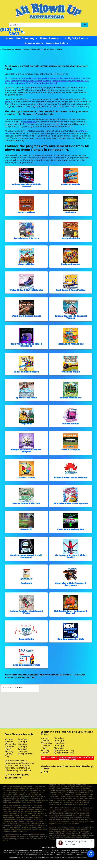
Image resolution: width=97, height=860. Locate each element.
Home (9, 38)
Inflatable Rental (48, 83)
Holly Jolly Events (76, 38)
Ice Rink (47, 81)
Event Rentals (49, 38)
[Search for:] (45, 25)
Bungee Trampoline (70, 78)
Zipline (35, 83)
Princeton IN (28, 122)
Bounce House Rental (48, 78)
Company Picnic (19, 81)
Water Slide (25, 83)
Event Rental (35, 81)
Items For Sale (55, 43)
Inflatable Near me (61, 81)
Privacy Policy (82, 857)
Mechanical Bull (80, 81)
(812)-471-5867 (11, 31)
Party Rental (11, 83)
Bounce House (28, 78)
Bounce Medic (34, 43)
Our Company (25, 38)
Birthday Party (12, 78)
